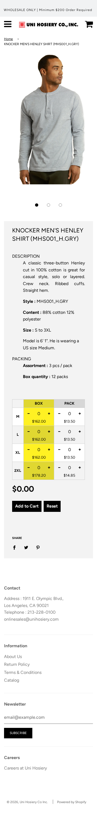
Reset (52, 506)
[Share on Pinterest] (38, 547)
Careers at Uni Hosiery (25, 768)
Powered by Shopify (71, 802)
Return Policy (17, 664)
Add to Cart (27, 506)
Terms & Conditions (22, 672)
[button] (37, 205)
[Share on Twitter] (26, 547)
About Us (13, 656)
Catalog (11, 680)
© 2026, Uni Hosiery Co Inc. (27, 802)
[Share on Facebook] (16, 547)
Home (8, 39)
